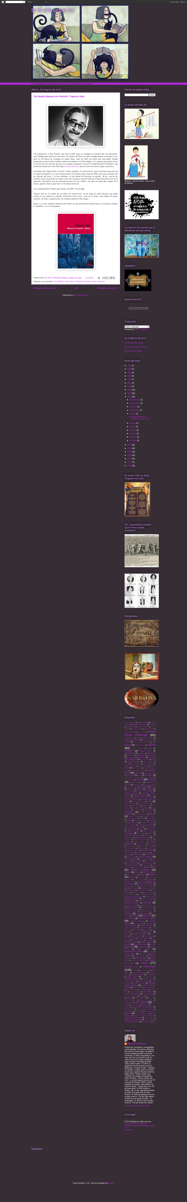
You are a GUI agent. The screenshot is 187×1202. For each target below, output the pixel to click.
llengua (127, 872)
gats (129, 820)
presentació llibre (133, 951)
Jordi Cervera (150, 854)
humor (150, 833)
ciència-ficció (70, 281)
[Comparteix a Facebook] (111, 277)
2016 (129, 445)
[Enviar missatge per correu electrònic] (98, 278)
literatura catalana (140, 870)
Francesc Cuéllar (133, 816)
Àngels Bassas (148, 729)
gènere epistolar (130, 825)
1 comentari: (89, 278)
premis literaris (143, 949)
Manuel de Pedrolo (83, 281)
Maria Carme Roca (143, 890)
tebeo (151, 998)
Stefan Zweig (148, 991)
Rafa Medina (143, 954)
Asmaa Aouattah (137, 748)
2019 (129, 390)
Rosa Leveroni (144, 970)
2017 (129, 397)
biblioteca (141, 757)
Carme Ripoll (143, 766)
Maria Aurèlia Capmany (148, 888)
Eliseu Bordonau (143, 803)
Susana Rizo (148, 994)
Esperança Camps (141, 814)
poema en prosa (140, 944)
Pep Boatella (149, 936)
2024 (129, 372)
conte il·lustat (148, 777)
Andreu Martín (136, 729)
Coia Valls (130, 775)
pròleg (151, 951)
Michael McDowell (132, 903)
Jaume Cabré (141, 844)
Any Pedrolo (59, 281)
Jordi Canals (137, 854)
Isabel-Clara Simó (142, 837)
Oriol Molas (137, 929)
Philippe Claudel (131, 942)
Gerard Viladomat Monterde (133, 827)
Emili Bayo (136, 805)
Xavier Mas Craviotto (133, 1019)
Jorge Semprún (151, 861)
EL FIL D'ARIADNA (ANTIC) (136, 347)
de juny (133, 427)
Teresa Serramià (146, 1000)
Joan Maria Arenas (146, 846)
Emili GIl (146, 805)
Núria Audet (149, 923)
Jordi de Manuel (145, 857)
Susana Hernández (132, 994)
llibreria (142, 875)
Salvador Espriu (139, 972)
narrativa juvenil (142, 913)
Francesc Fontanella (149, 816)
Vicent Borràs (129, 1011)
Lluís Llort (142, 877)
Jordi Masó (138, 861)
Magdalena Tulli (130, 881)
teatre (129, 998)
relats (94, 281)
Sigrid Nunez (137, 987)
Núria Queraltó (146, 925)
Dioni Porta (130, 789)
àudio (150, 748)
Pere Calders (143, 938)
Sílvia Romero (131, 989)
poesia (130, 947)
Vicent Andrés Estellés (145, 1009)
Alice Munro (131, 727)
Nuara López (138, 923)
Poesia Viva (142, 947)
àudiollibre (129, 751)
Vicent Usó (139, 1011)
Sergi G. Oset (139, 983)
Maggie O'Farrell (142, 881)
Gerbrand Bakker (150, 827)
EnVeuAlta (129, 812)
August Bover (146, 751)
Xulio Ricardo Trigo (132, 1022)
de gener (133, 440)
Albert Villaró (143, 722)
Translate (143, 329)
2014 (129, 452)
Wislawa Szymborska (133, 1017)
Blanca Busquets (131, 759)
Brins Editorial (148, 761)
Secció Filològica (130, 981)
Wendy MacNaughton (142, 1013)
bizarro (151, 757)
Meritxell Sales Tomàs (146, 901)
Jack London (140, 842)
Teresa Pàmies (130, 1000)
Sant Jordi (132, 977)
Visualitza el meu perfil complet (137, 1106)
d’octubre (133, 407)
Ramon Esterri (140, 956)
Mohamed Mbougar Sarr (147, 905)
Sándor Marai (151, 974)
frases (142, 818)
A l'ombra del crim (71, 166)
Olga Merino (144, 927)
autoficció (141, 753)
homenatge (129, 833)
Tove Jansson (135, 1005)
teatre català (140, 998)
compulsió (149, 775)
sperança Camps (135, 991)
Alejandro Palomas (139, 724)
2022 (129, 379)
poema (127, 944)
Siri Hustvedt (143, 989)
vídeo (129, 1013)
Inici (76, 288)
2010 (129, 466)
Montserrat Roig (130, 911)
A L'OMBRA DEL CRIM (134, 343)
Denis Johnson (132, 786)
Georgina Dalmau (146, 825)
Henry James (133, 831)
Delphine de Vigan (150, 784)
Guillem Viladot (132, 829)
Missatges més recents (45, 288)
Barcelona (152, 753)
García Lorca (151, 818)
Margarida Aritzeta (131, 888)
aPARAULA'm (140, 745)
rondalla (134, 970)
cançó (126, 763)
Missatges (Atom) (82, 295)
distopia (140, 789)
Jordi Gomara (144, 859)
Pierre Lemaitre (146, 942)
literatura (151, 867)
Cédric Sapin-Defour (137, 770)
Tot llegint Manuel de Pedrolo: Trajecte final (59, 96)
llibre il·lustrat (132, 875)
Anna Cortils (142, 732)
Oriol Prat (146, 929)
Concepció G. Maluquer (133, 777)
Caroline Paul (137, 768)
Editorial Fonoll (131, 793)
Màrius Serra (132, 898)
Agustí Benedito (130, 722)
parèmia (127, 934)
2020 (129, 386)
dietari (153, 786)
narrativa (128, 913)
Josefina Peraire (132, 863)
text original (141, 1002)
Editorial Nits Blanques (143, 797)
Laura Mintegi (138, 867)
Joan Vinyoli (152, 848)
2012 (129, 459)
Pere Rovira (149, 940)
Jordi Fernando (130, 859)
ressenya (101, 281)
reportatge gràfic (131, 967)
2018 (129, 393)
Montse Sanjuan (147, 909)
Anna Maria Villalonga (140, 733)
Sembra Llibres (143, 981)
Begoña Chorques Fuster (146, 755)
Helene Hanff (151, 829)
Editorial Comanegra (145, 791)
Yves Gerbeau (146, 1022)
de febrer (133, 437)
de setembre (135, 410)
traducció (145, 1005)
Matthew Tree (130, 901)
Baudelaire (130, 755)
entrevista (148, 810)
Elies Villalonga (130, 803)
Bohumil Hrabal (134, 761)
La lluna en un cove (132, 865)
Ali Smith (153, 724)
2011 (129, 462)
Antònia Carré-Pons (132, 740)
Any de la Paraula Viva (141, 742)
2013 (129, 455)
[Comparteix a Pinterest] (114, 277)
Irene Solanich (148, 835)
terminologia (128, 1002)
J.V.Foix (127, 842)
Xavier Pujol (149, 1019)
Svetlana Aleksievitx (131, 996)
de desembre (135, 400)
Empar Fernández (140, 808)
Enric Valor (137, 810)
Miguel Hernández (130, 905)
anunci (127, 742)
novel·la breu (130, 918)
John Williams (129, 852)
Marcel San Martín (145, 884)
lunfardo (150, 879)
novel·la (147, 915)
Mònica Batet (132, 907)
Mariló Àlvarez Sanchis (133, 896)
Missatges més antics (107, 288)
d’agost (133, 414)
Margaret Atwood (130, 886)
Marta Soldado (148, 898)
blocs (154, 759)
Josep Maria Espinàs (146, 863)
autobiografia (129, 753)
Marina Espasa (151, 896)
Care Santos (136, 763)
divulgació (149, 789)
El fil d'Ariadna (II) (52, 10)
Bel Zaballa (131, 757)
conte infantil (129, 779)
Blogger (111, 1183)
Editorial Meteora (140, 795)
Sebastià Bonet (148, 979)
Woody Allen (149, 1017)
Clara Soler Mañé (150, 773)
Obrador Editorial (130, 927)
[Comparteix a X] (108, 277)
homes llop (141, 833)
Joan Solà (141, 848)
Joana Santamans (133, 850)
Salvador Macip (137, 974)
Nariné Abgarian (146, 911)
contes (139, 779)
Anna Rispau (129, 738)
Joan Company (132, 846)
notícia (135, 915)
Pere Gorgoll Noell (138, 940)
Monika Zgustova (147, 907)
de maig (133, 430)
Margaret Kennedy (146, 886)
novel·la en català (147, 918)
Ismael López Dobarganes (143, 839)
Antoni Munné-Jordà (145, 738)
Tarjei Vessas (151, 996)
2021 (129, 383)
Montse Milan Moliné (132, 909)
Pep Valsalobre (130, 938)
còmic (139, 775)
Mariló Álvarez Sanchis (146, 894)
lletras (137, 872)
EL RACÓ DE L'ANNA (133, 351)
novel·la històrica (137, 921)
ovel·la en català (137, 932)
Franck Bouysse (132, 818)
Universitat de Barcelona (143, 1007)
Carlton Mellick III (130, 766)
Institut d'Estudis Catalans (133, 835)
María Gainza (136, 892)
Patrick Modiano (136, 936)
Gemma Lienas (140, 820)
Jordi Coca (131, 856)
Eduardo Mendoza (138, 801)
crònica (152, 779)
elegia (149, 801)
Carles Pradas (148, 763)
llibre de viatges (149, 872)
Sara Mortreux (147, 977)
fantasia (152, 814)
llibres (153, 874)
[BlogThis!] (106, 277)
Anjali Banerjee (129, 732)
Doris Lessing (129, 791)
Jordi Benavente (143, 852)
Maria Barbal (131, 890)
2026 (129, 366)
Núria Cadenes (131, 925)
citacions (138, 773)
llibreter (132, 877)
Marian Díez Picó (130, 894)
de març (133, 433)
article (152, 744)
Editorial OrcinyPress (131, 799)
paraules (149, 932)
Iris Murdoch (129, 837)
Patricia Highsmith (140, 934)
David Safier (137, 784)
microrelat (147, 903)
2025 (129, 369)
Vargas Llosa (129, 1009)
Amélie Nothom (143, 727)
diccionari (143, 786)
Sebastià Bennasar (132, 979)
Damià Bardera (136, 782)
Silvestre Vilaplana (150, 987)
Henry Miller (148, 831)
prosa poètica (130, 954)
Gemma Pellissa (147, 822)
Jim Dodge (152, 844)
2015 (129, 448)
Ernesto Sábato (146, 812)
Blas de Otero (144, 759)
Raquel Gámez (141, 958)
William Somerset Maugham (144, 1015)
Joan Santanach (130, 848)
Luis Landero (139, 879)
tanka (142, 996)
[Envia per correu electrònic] (103, 277)
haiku (141, 829)
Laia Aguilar (146, 865)
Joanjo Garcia (147, 850)
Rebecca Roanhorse (138, 960)
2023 (129, 376)
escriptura (128, 814)
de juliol (133, 423)
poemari (153, 944)
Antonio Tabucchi (147, 740)
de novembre (135, 403)
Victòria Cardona (150, 1011)
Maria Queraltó (148, 892)
